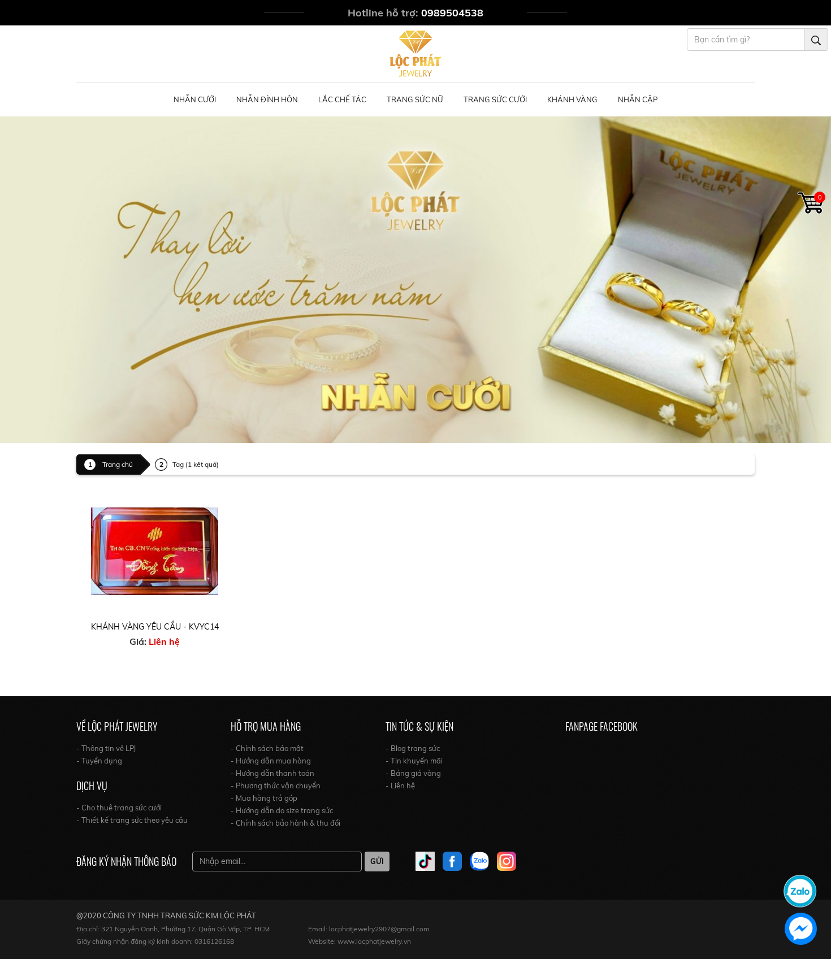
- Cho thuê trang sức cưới (119, 807)
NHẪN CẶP (637, 99)
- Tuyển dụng (99, 760)
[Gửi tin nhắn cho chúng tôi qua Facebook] (801, 929)
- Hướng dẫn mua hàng (271, 760)
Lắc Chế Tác (342, 99)
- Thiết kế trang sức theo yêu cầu (132, 820)
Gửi (377, 861)
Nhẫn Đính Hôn (267, 99)
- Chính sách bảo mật (267, 748)
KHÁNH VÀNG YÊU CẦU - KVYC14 (155, 627)
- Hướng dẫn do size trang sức (282, 810)
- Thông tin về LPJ (106, 748)
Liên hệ (164, 641)
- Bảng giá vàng (413, 773)
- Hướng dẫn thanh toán (272, 773)
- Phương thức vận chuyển (276, 785)
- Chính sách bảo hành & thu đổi (285, 822)
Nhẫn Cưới (195, 99)
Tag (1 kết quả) (195, 464)
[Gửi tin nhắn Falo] (800, 890)
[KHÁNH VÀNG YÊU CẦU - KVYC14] (154, 550)
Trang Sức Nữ (415, 99)
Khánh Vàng (572, 99)
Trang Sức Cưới (495, 99)
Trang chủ (117, 464)
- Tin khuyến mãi (414, 760)
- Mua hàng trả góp (264, 797)
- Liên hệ (400, 785)
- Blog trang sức (413, 748)
